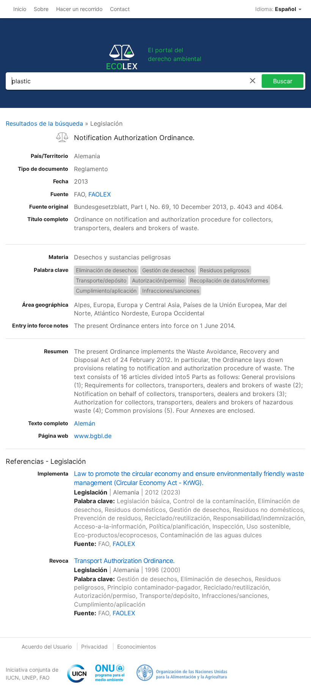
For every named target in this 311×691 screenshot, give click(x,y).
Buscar (282, 81)
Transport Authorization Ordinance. (124, 561)
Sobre (41, 9)
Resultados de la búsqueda (44, 123)
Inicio (19, 9)
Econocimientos (136, 646)
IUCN (12, 677)
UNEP (29, 677)
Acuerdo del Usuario (47, 646)
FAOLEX (99, 194)
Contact (120, 9)
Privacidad (94, 646)
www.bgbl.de (93, 436)
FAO (44, 677)
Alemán (84, 423)
